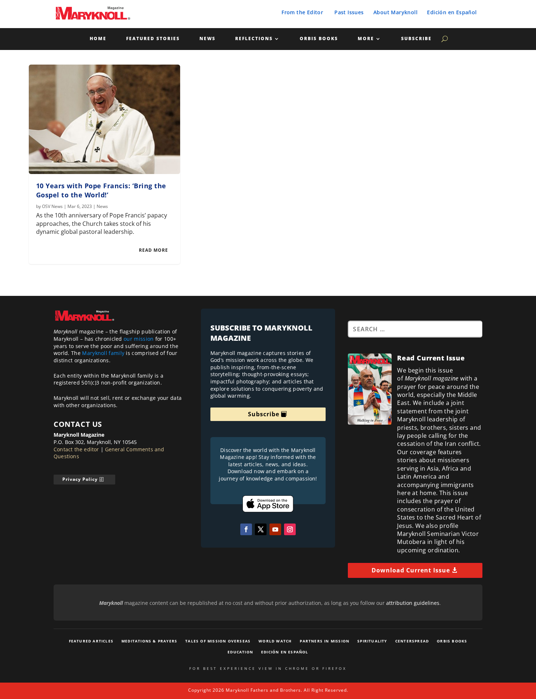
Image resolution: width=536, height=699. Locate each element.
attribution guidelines (412, 602)
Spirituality (372, 641)
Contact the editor (76, 449)
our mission (139, 338)
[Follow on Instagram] (290, 529)
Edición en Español (452, 12)
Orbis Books (319, 39)
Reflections (254, 39)
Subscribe (416, 39)
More (366, 39)
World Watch (275, 641)
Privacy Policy (80, 479)
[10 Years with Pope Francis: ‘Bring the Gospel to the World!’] (104, 119)
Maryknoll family (103, 353)
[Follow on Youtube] (275, 529)
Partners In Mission (324, 641)
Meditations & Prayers (149, 641)
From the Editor (302, 12)
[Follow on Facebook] (246, 529)
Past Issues (349, 12)
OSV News (52, 206)
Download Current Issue (411, 570)
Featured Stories (153, 39)
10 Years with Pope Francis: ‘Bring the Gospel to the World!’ (101, 190)
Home (98, 39)
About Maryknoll (395, 12)
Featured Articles (91, 641)
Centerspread (412, 641)
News (207, 39)
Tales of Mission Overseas (217, 641)
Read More (153, 250)
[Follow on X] (261, 529)
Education (240, 651)
